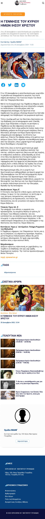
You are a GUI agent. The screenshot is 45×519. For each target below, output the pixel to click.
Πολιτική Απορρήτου (13, 499)
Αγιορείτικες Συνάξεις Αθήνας (16, 502)
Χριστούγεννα (10, 272)
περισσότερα (22, 441)
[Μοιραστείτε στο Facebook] (3, 85)
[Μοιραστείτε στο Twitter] (9, 85)
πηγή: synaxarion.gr (9, 257)
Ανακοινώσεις (10, 491)
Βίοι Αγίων (9, 496)
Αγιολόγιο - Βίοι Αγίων (13, 14)
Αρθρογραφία (10, 494)
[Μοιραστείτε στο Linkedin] (16, 85)
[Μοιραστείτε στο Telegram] (23, 85)
